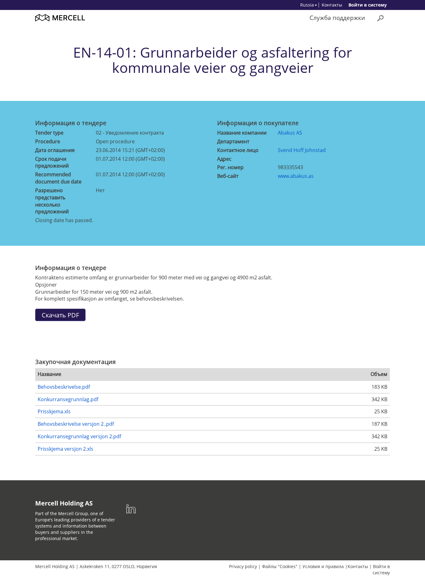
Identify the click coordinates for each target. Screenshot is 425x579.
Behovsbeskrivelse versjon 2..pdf (76, 423)
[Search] (380, 18)
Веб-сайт (227, 176)
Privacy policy (243, 566)
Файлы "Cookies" (279, 566)
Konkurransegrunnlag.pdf (68, 399)
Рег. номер (230, 167)
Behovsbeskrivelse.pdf (64, 386)
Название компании (242, 132)
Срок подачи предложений (52, 162)
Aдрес (224, 158)
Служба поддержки (337, 17)
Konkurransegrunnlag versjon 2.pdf (79, 436)
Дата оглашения (55, 150)
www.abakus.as (296, 176)
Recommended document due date (58, 178)
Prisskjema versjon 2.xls (65, 448)
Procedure (47, 141)
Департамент (233, 141)
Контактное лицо (238, 150)
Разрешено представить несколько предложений (52, 201)
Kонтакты (332, 5)
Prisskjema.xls (54, 411)
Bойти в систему (367, 5)
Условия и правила (323, 566)
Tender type (49, 132)
